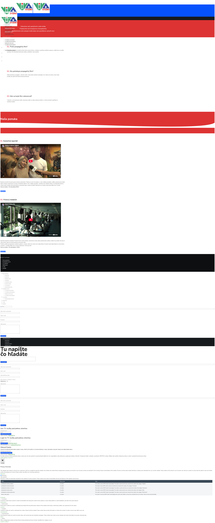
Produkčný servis (6, 261)
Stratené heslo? (12, 443)
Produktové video (10, 28)
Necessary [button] (2, 473)
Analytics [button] (2, 507)
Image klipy (8, 25)
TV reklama (5, 263)
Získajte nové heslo (6, 452)
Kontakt (4, 268)
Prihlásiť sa (11, 435)
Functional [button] (2, 497)
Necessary (4, 475)
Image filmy (8, 21)
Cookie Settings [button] (3, 457)
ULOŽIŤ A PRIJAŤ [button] (4, 521)
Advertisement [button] (3, 512)
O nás (4, 266)
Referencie (5, 265)
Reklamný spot (9, 31)
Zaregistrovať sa (6, 434)
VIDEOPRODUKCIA (7, 18)
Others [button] (1, 517)
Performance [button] (3, 502)
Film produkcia (6, 260)
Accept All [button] (10, 457)
